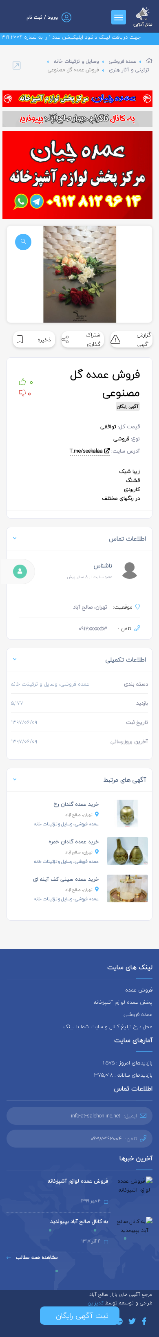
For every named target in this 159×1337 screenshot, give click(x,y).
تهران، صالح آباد (79, 814)
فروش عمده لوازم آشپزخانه (78, 1180)
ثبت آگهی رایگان (79, 1315)
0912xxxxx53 (93, 628)
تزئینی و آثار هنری (129, 70)
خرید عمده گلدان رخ (76, 804)
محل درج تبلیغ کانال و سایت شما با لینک (107, 1026)
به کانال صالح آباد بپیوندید (79, 1221)
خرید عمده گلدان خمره (74, 841)
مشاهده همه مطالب (36, 1257)
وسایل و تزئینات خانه (76, 61)
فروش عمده (138, 989)
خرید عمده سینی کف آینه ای (66, 879)
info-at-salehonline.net (95, 1115)
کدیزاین (96, 1303)
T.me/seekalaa (87, 450)
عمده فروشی (122, 61)
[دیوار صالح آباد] (77, 119)
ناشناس (103, 566)
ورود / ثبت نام (42, 17)
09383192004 (106, 1138)
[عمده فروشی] (77, 98)
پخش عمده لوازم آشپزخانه (123, 1002)
